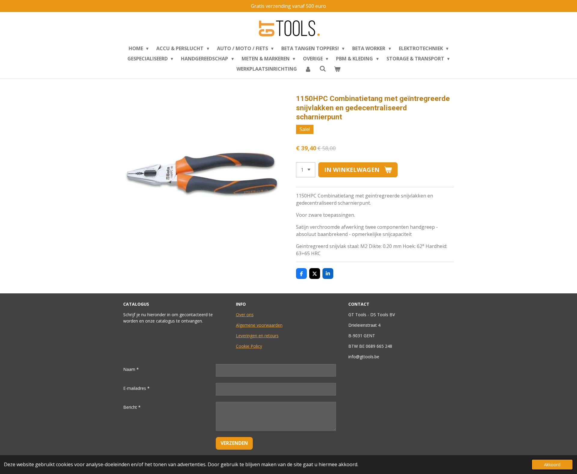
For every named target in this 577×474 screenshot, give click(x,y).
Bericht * (132, 407)
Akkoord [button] (552, 464)
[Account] (308, 69)
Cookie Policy (249, 346)
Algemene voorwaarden (259, 325)
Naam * (131, 369)
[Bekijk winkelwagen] (337, 69)
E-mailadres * (136, 388)
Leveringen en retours (257, 335)
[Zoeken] (322, 68)
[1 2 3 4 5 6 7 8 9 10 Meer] (305, 169)
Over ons (245, 314)
